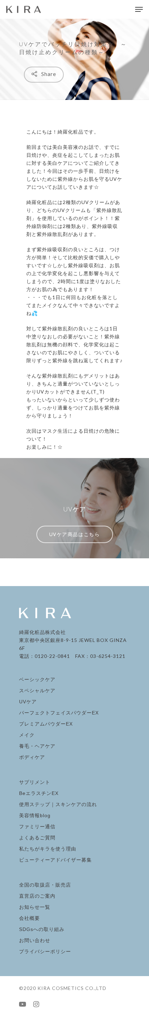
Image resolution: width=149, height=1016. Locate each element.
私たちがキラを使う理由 (47, 849)
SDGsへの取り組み (41, 929)
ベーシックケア (37, 679)
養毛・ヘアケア (37, 746)
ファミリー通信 (37, 826)
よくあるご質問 (37, 837)
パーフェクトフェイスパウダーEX (59, 713)
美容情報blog (35, 815)
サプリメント (34, 782)
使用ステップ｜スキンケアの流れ (58, 804)
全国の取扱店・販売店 (45, 885)
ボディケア (32, 757)
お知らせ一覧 (34, 907)
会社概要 (29, 918)
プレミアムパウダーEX (46, 724)
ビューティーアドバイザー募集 (55, 860)
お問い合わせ (34, 940)
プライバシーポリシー (45, 951)
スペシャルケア (37, 690)
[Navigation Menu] (139, 9)
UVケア (28, 701)
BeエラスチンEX (39, 793)
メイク (27, 735)
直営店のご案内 (37, 896)
